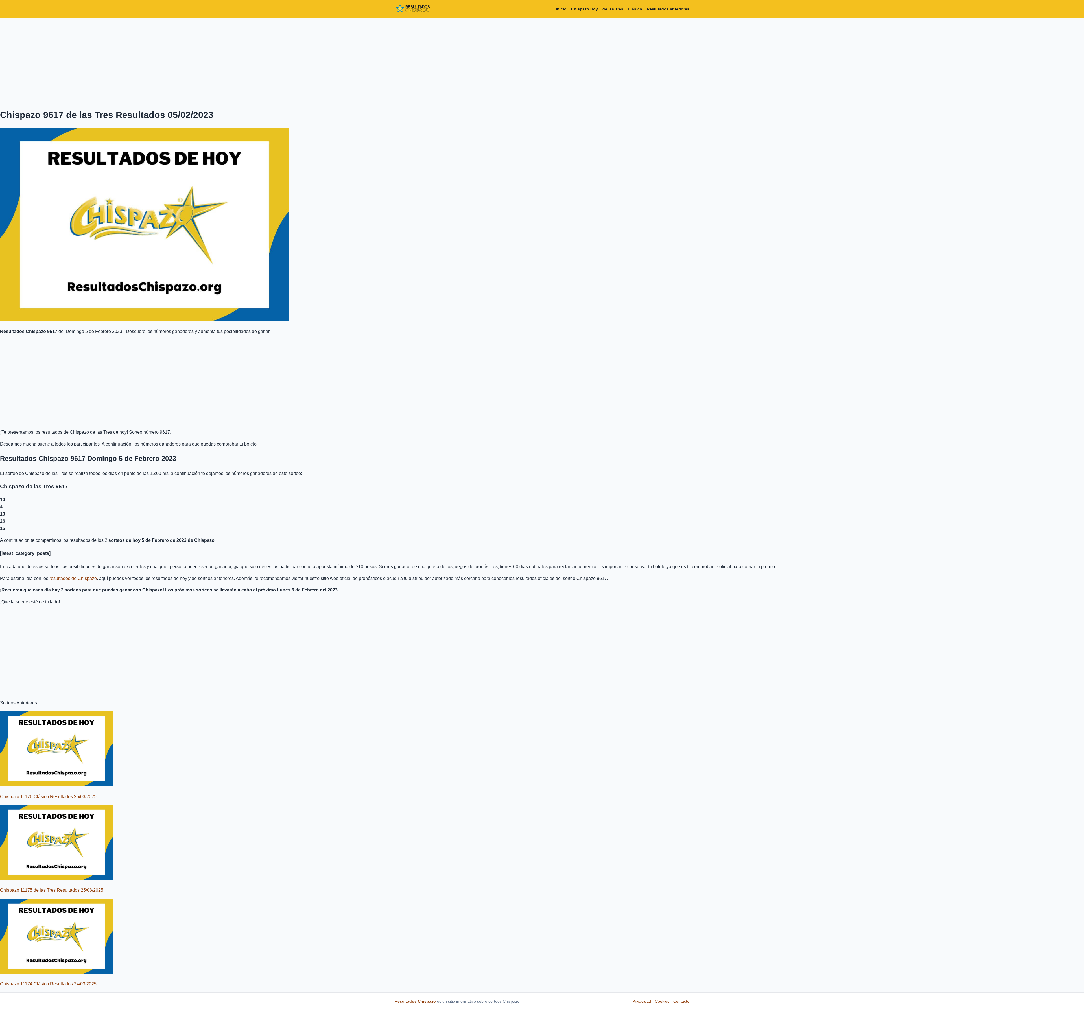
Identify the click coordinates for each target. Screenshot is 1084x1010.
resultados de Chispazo (73, 578)
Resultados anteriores (668, 9)
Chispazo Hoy (584, 9)
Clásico (635, 9)
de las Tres (612, 9)
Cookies (662, 1001)
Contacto (681, 1001)
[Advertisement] (542, 62)
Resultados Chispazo (415, 1001)
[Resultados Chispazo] (420, 9)
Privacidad (641, 1001)
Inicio (561, 9)
